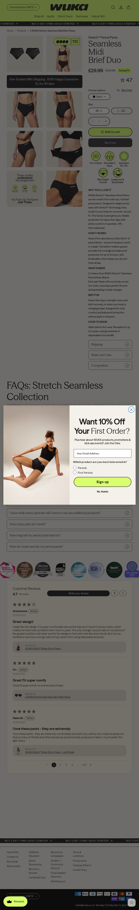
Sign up (102, 482)
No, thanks (102, 491)
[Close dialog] (131, 410)
